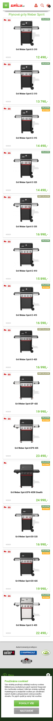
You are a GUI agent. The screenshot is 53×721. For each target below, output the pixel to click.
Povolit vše (26, 703)
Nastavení (26, 710)
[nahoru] (48, 675)
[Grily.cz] (18, 5)
